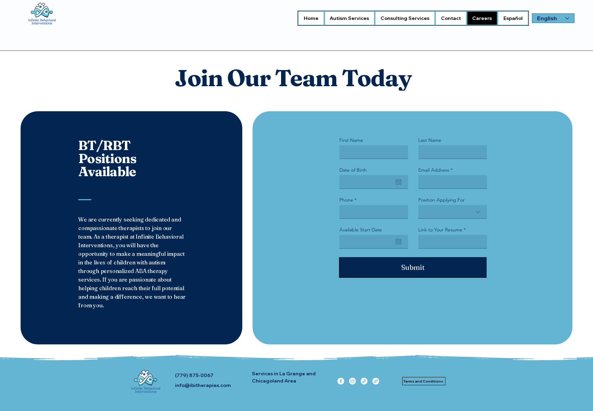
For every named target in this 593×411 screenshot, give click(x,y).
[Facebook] (341, 381)
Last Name (429, 140)
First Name (351, 140)
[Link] (364, 381)
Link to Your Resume (440, 229)
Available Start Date (360, 229)
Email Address (433, 170)
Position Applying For (441, 199)
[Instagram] (352, 381)
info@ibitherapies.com (203, 385)
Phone (346, 199)
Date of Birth (353, 170)
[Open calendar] (398, 182)
